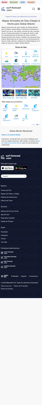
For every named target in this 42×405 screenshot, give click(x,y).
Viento (16, 56)
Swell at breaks (5, 109)
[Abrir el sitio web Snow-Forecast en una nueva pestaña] (4, 2)
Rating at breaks (15, 109)
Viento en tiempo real (35, 55)
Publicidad (14, 276)
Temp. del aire (26, 64)
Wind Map (34, 98)
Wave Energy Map (8, 98)
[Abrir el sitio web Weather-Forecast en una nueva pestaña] (31, 2)
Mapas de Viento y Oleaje (10, 193)
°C (34, 125)
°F (38, 125)
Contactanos (33, 276)
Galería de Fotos (7, 200)
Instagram (4, 235)
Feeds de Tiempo (7, 221)
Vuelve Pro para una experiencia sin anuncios (21, 16)
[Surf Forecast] (11, 9)
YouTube (4, 242)
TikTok (3, 238)
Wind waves (26, 109)
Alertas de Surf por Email (9, 211)
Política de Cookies (7, 289)
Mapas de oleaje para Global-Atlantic (21, 142)
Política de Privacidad (20, 286)
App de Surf (5, 214)
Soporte (23, 276)
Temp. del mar (26, 56)
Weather (16, 119)
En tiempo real (35, 64)
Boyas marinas (6, 64)
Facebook (4, 232)
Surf (6, 56)
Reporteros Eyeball (7, 218)
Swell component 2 (7, 119)
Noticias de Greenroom (9, 197)
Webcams (16, 64)
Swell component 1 (36, 109)
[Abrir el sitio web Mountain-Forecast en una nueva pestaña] (14, 2)
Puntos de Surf (6, 190)
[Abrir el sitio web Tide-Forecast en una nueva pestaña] (22, 2)
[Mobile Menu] (39, 9)
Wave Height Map (21, 98)
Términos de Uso (6, 286)
